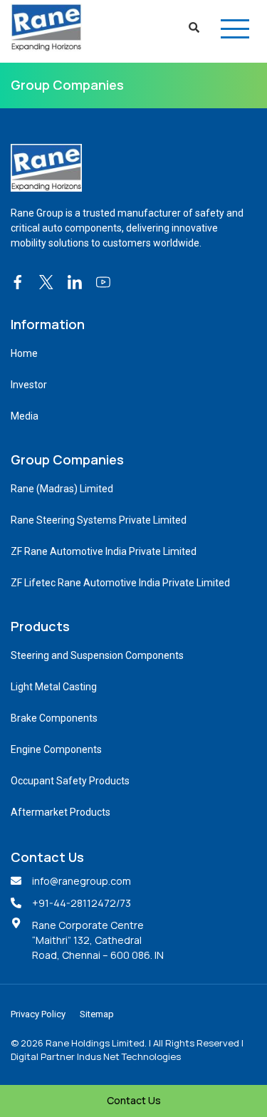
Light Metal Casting (54, 686)
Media (24, 416)
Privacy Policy (38, 1014)
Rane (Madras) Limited (62, 488)
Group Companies (67, 84)
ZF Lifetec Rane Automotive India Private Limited (120, 582)
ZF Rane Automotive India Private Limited (104, 551)
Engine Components (56, 749)
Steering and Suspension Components (97, 655)
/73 (123, 903)
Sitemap (97, 1014)
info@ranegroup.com (81, 881)
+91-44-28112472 (74, 903)
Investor (29, 384)
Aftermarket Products (60, 812)
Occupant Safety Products (70, 780)
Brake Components (54, 718)
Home (24, 353)
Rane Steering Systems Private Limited (99, 520)
